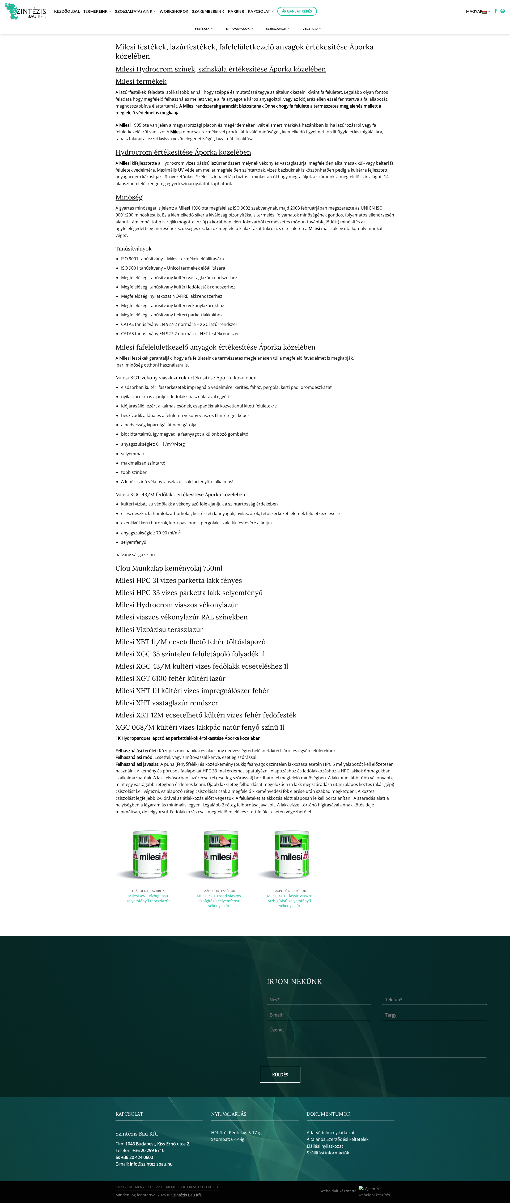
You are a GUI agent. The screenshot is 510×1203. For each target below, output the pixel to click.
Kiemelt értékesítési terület (192, 1187)
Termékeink (95, 11)
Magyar (474, 11)
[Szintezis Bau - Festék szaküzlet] (25, 11)
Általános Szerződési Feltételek (337, 1139)
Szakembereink (208, 11)
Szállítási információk (328, 1153)
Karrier (236, 11)
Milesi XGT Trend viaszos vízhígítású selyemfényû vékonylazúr (219, 901)
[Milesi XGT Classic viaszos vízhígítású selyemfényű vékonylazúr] (289, 853)
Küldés (280, 1075)
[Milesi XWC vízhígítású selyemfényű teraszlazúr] (148, 853)
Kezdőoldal (67, 11)
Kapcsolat (259, 11)
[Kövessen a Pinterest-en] (502, 11)
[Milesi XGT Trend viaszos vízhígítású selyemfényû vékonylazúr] (219, 853)
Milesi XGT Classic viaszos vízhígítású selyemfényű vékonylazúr (290, 901)
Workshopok (174, 11)
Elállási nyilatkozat (325, 1146)
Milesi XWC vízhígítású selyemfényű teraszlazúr (148, 898)
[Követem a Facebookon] (496, 11)
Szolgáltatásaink (133, 11)
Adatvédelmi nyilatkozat (331, 1133)
